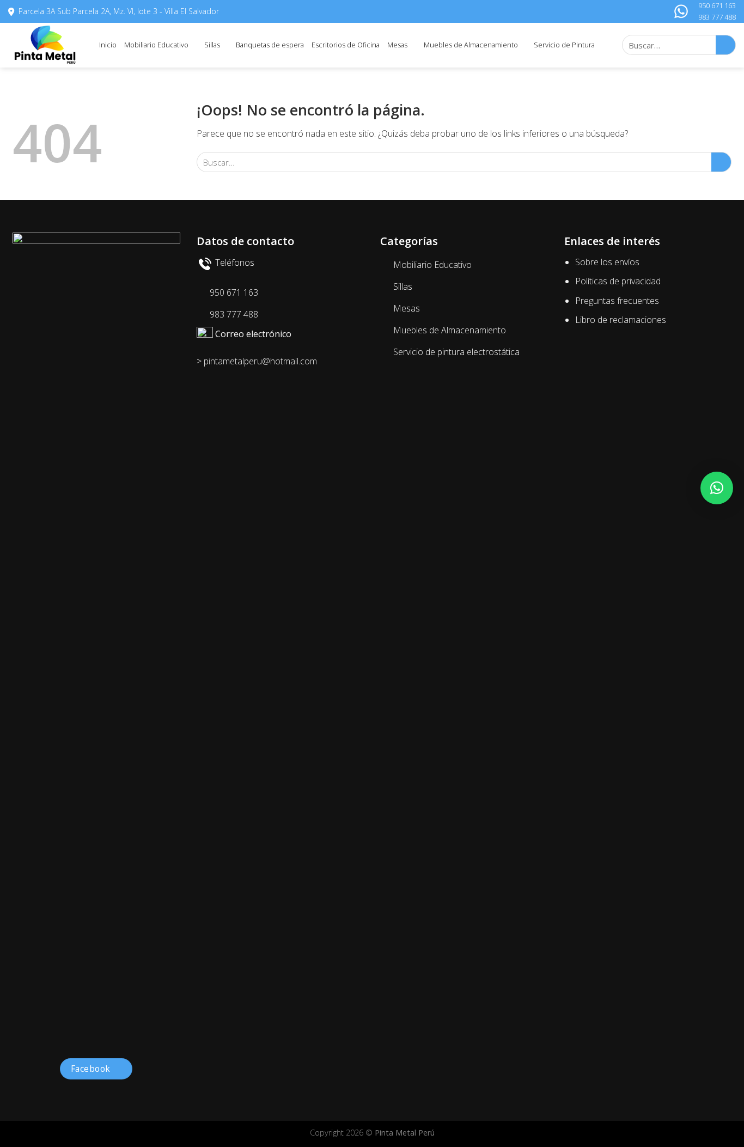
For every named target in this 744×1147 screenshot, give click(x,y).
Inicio (108, 45)
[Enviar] (726, 45)
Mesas (397, 45)
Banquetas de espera (270, 45)
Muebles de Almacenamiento (471, 45)
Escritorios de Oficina (346, 45)
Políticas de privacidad (618, 281)
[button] (716, 488)
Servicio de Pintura (564, 45)
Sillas (212, 45)
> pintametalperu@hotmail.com (257, 361)
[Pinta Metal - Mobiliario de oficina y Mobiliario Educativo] (45, 45)
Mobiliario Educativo (156, 45)
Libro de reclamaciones (620, 320)
